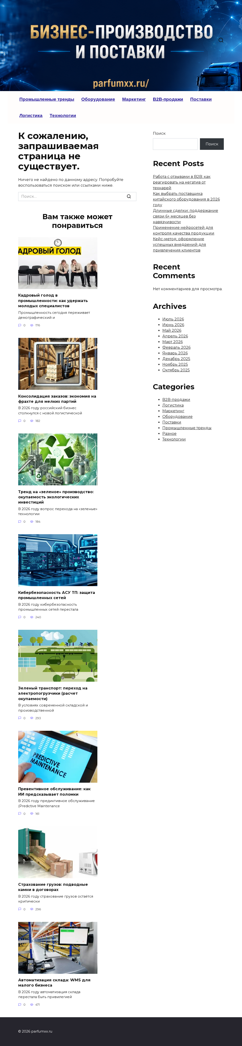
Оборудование (98, 99)
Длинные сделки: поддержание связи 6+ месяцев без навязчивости (185, 216)
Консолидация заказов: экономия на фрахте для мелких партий (57, 398)
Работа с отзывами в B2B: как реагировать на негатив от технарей (182, 182)
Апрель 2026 (175, 336)
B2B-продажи (168, 99)
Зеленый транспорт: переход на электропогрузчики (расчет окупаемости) (52, 693)
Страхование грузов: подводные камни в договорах (53, 887)
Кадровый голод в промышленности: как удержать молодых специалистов (53, 300)
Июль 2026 (173, 319)
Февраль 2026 (176, 347)
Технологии (63, 115)
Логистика (31, 115)
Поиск (159, 133)
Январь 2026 (175, 353)
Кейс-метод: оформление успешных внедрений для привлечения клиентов (179, 244)
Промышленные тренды (46, 99)
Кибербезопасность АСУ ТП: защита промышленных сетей (56, 595)
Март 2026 (172, 342)
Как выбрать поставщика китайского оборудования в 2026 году (186, 199)
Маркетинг (134, 99)
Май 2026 (171, 330)
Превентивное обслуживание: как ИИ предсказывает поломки (54, 791)
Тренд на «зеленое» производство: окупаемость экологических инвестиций (56, 496)
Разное (169, 433)
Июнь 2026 (173, 325)
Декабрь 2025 (176, 359)
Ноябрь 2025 (175, 364)
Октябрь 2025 (176, 370)
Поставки (201, 99)
